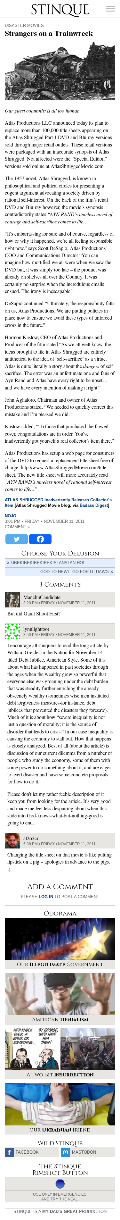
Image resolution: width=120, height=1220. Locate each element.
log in (46, 896)
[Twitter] (16, 539)
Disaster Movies (24, 25)
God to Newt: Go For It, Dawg (74, 571)
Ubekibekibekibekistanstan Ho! (47, 562)
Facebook (27, 1152)
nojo (10, 516)
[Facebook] (40, 539)
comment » (17, 526)
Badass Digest (94, 505)
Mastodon (84, 1152)
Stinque (37, 5)
